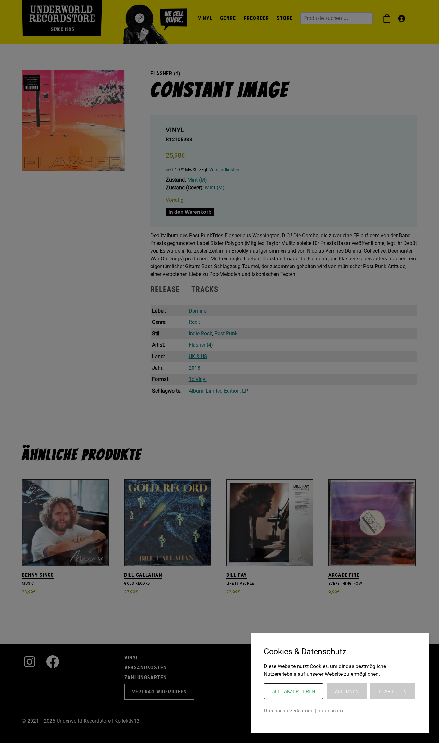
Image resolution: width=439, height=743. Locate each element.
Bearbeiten (393, 691)
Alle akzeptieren (293, 691)
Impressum (330, 711)
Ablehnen (347, 691)
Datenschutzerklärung (289, 711)
